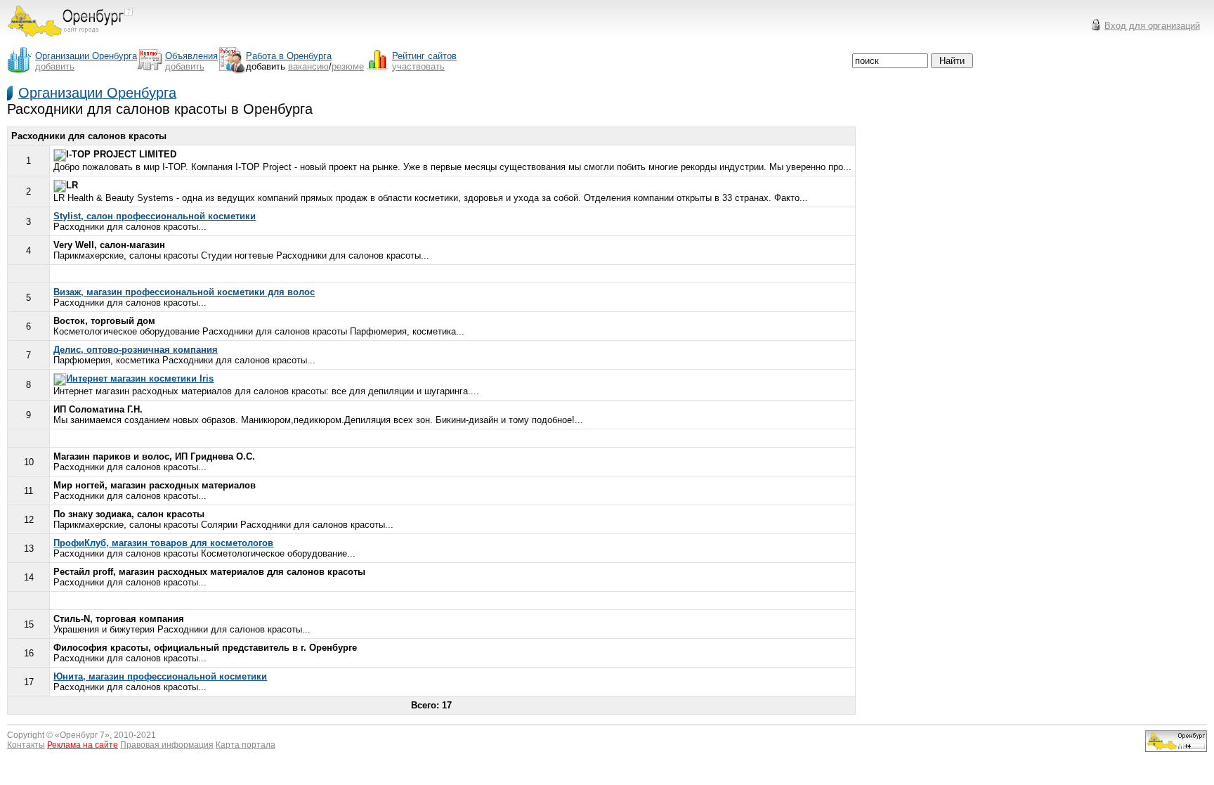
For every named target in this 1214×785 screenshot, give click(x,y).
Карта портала (245, 745)
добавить (54, 66)
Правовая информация (167, 745)
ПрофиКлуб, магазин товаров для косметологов (163, 543)
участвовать (418, 66)
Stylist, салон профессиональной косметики (154, 216)
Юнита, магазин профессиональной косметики (160, 676)
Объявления (191, 56)
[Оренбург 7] (70, 40)
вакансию (308, 66)
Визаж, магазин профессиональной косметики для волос (184, 292)
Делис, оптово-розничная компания (135, 349)
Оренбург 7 (82, 735)
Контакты (26, 745)
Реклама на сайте (82, 745)
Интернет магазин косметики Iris (140, 378)
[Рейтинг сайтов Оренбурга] (1176, 749)
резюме (348, 66)
